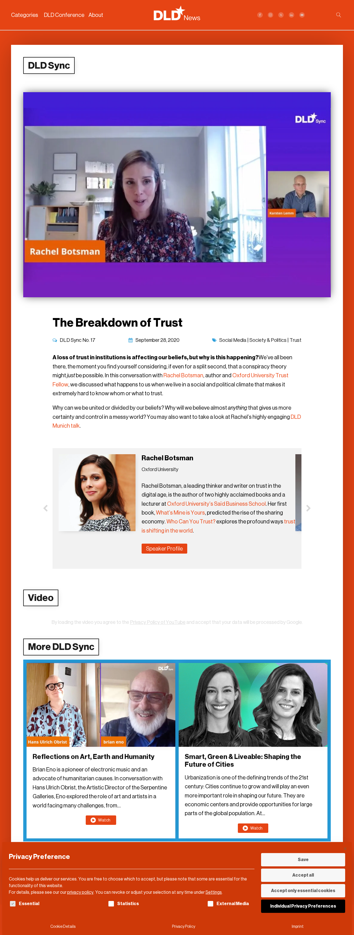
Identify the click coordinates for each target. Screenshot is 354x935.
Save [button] (303, 859)
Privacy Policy (183, 926)
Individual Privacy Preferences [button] (303, 906)
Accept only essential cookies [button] (303, 890)
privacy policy (80, 892)
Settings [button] (213, 892)
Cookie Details (63, 926)
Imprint (298, 926)
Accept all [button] (303, 875)
